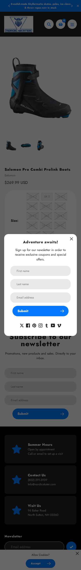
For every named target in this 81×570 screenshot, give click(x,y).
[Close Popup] (71, 238)
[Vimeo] (59, 325)
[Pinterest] (34, 325)
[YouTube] (53, 325)
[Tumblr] (47, 325)
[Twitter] (22, 325)
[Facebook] (28, 325)
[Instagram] (40, 325)
